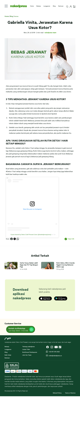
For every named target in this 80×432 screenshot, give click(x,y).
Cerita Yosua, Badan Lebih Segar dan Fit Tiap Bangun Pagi (29, 265)
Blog (54, 6)
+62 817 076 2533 (54, 352)
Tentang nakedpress (28, 346)
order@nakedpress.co (55, 355)
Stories (16, 16)
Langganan (46, 6)
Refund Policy (57, 393)
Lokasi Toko (26, 349)
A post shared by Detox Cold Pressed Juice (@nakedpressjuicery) (31, 234)
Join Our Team (26, 355)
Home (7, 16)
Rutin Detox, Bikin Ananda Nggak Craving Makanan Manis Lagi (65, 265)
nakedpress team (50, 32)
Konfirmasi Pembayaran (29, 352)
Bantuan (60, 6)
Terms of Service (70, 393)
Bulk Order (8, 355)
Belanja (38, 6)
